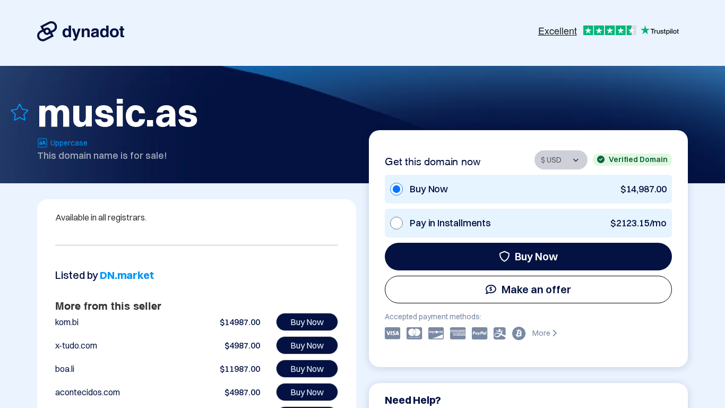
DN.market (126, 275)
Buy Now (536, 256)
